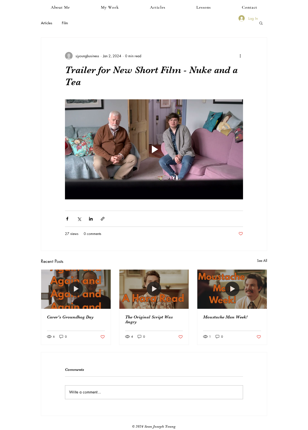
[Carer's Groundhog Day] (76, 289)
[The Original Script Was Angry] (154, 289)
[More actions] (240, 56)
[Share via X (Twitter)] (79, 218)
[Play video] (154, 149)
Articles (46, 23)
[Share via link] (102, 218)
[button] (110, 7)
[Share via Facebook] (67, 218)
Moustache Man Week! (225, 317)
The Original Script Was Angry (149, 319)
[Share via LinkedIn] (91, 218)
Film (65, 23)
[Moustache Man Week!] (232, 289)
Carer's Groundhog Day (70, 317)
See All (262, 260)
